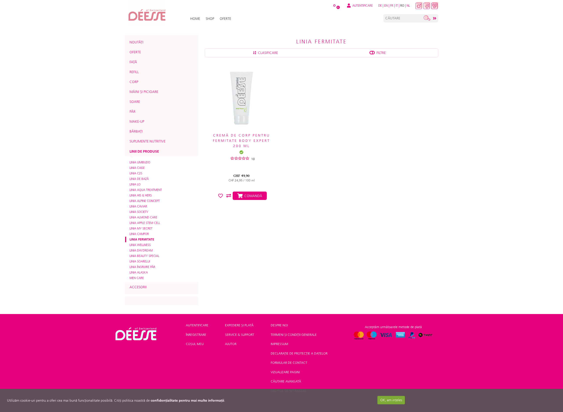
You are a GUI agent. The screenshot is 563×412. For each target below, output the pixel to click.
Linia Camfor (139, 234)
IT (397, 5)
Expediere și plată (239, 325)
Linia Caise (137, 168)
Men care (137, 278)
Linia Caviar (138, 206)
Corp (134, 82)
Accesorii (138, 287)
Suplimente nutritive (148, 141)
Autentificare (197, 325)
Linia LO (135, 184)
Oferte (135, 52)
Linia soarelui (140, 261)
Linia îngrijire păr (142, 267)
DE (380, 5)
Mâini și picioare (144, 92)
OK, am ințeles (391, 400)
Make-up (137, 121)
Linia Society (139, 212)
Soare (135, 102)
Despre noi (279, 325)
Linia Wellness (140, 245)
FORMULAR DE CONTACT (289, 363)
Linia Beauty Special (144, 256)
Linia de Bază (139, 179)
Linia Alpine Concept (145, 201)
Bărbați (136, 131)
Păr (132, 111)
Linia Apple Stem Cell (145, 223)
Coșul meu (195, 344)
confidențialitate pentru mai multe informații (187, 400)
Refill (134, 72)
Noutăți (136, 42)
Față (133, 62)
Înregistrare (196, 335)
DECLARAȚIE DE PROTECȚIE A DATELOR (299, 353)
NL (408, 5)
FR (391, 5)
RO (402, 5)
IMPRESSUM (279, 344)
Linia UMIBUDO (140, 162)
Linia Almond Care (143, 217)
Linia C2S (136, 173)
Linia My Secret (141, 228)
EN (386, 5)
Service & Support (239, 335)
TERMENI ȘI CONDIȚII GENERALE (294, 335)
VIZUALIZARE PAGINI (285, 372)
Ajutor (230, 344)
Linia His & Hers (141, 195)
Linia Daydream (141, 250)
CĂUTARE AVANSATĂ (286, 381)
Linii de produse (144, 151)
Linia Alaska (139, 272)
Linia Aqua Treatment (146, 190)
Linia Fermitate (142, 239)
